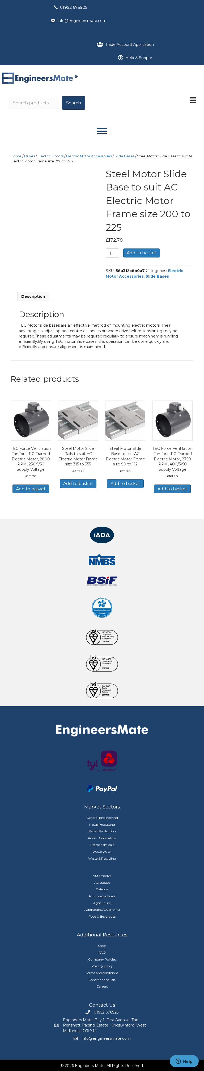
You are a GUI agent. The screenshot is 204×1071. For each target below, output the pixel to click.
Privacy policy (102, 966)
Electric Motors (50, 156)
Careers (102, 986)
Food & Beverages (102, 916)
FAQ (102, 952)
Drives (29, 156)
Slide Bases (124, 156)
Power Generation (102, 838)
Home (16, 156)
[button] (73, 103)
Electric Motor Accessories (89, 156)
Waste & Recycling (102, 858)
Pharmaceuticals (102, 896)
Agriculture (102, 903)
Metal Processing (102, 824)
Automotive (102, 876)
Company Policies (102, 959)
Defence (102, 889)
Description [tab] (33, 296)
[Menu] (193, 100)
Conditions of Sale (102, 980)
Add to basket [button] (31, 488)
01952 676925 (73, 7)
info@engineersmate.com (82, 20)
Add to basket (141, 252)
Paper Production (102, 831)
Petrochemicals (102, 845)
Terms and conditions (102, 973)
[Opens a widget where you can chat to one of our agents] (184, 1061)
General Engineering (102, 818)
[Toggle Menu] (102, 131)
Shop (102, 946)
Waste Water (102, 852)
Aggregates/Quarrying (102, 910)
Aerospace (102, 883)
